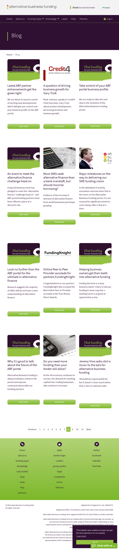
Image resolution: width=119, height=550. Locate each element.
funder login (59, 455)
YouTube (96, 466)
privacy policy (59, 466)
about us (22, 455)
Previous (32, 429)
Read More (23, 126)
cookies (59, 460)
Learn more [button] (81, 536)
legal (59, 471)
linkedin (97, 460)
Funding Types (34, 18)
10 (77, 429)
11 (82, 429)
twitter (96, 450)
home (22, 450)
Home (9, 18)
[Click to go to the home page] (31, 6)
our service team (84, 7)
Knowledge (51, 18)
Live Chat (104, 546)
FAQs (73, 18)
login (59, 450)
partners (22, 492)
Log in (110, 18)
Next (88, 429)
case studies (22, 471)
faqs (22, 487)
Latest (64, 18)
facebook (96, 455)
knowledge (22, 466)
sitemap (59, 487)
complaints (59, 476)
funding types (22, 460)
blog (22, 476)
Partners (83, 18)
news (22, 482)
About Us (20, 18)
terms (59, 482)
